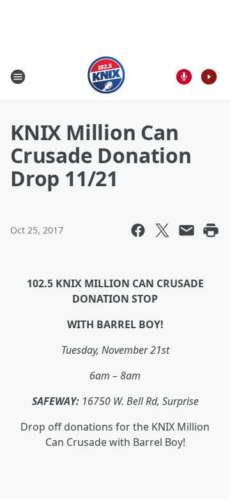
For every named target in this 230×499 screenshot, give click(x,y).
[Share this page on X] (162, 230)
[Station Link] (106, 76)
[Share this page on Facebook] (138, 230)
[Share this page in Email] (186, 230)
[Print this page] (211, 230)
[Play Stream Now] (209, 76)
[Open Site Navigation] (18, 76)
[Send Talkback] (184, 76)
